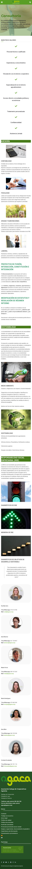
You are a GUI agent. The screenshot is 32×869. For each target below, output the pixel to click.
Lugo (5, 796)
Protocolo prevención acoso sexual (11, 827)
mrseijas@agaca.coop (9, 704)
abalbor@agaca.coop (9, 735)
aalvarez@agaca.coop (9, 642)
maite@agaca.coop (9, 673)
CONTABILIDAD (6, 161)
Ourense (6, 798)
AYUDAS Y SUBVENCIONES (10, 221)
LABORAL (4, 251)
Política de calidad (6, 820)
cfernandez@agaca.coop (10, 766)
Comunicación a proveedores (9, 833)
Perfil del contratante (7, 824)
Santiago (7, 794)
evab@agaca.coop (8, 612)
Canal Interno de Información (9, 831)
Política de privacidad (7, 822)
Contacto (3, 813)
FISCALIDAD (5, 193)
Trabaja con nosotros (7, 816)
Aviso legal (4, 818)
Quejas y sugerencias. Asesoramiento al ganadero (15, 829)
